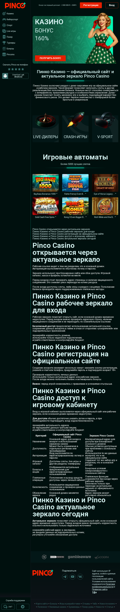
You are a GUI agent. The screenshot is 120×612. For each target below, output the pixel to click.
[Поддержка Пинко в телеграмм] (22, 607)
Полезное (42, 607)
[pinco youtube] (73, 577)
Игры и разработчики (70, 604)
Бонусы (10, 48)
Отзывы (86, 604)
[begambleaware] (79, 556)
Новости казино (107, 604)
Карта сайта (42, 604)
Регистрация (90, 5)
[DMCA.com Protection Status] (57, 556)
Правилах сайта (99, 589)
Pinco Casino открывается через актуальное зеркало (61, 229)
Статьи (109, 607)
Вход (112, 5)
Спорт (9, 25)
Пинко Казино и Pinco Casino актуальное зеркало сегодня (64, 238)
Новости (100, 607)
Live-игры (11, 31)
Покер (10, 37)
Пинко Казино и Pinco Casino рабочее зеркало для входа (63, 231)
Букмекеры (74, 607)
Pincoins (10, 54)
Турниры (11, 43)
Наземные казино (57, 607)
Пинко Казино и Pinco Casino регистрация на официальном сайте (68, 233)
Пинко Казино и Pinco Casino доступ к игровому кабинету (64, 236)
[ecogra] (101, 555)
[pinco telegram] (65, 577)
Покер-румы (88, 607)
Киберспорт (12, 19)
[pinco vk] (80, 577)
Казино (10, 13)
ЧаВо (94, 604)
